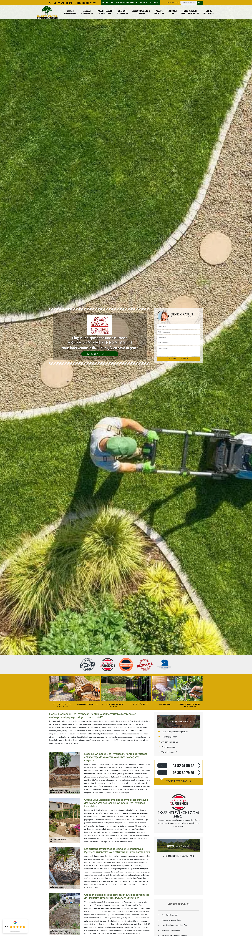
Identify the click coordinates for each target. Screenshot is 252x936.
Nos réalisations (99, 353)
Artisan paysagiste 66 (70, 12)
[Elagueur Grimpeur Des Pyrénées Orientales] (47, 12)
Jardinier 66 (173, 12)
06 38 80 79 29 (87, 3)
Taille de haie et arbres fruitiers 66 (190, 12)
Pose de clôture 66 (159, 12)
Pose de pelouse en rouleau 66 (105, 12)
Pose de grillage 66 (208, 12)
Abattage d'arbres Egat (170, 930)
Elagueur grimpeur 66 (87, 12)
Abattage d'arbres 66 (122, 12)
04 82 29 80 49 (62, 3)
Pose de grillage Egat (169, 915)
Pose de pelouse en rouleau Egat (174, 925)
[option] (126, 374)
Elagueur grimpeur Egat (171, 920)
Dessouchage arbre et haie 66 (141, 12)
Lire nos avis (15, 931)
